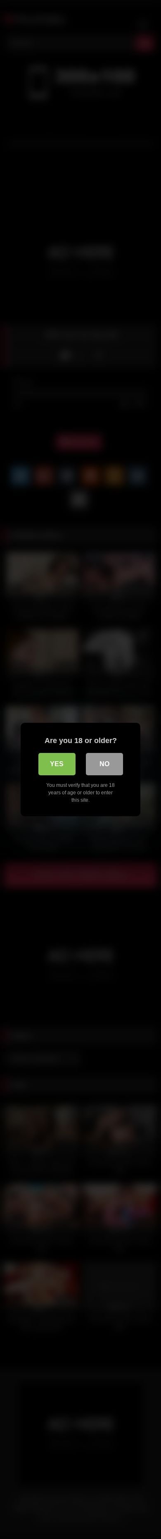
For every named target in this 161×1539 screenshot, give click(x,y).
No (104, 763)
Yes (57, 763)
